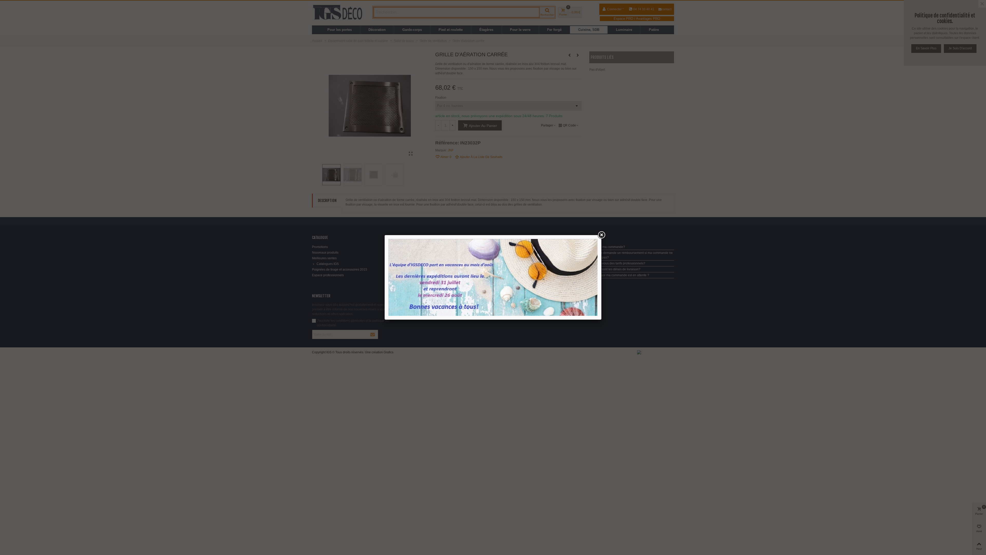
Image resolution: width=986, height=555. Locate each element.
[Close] (601, 235)
